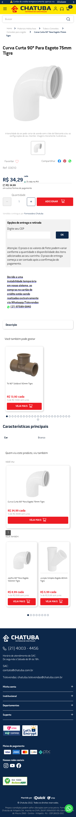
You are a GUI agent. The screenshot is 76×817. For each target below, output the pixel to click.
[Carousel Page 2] (10, 416)
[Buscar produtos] (68, 19)
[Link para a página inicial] (9, 28)
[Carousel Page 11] (35, 416)
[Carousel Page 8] (27, 416)
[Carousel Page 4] (15, 416)
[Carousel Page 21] (63, 416)
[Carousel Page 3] (12, 416)
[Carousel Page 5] (18, 416)
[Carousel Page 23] (69, 416)
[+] (31, 202)
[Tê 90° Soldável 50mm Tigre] (24, 364)
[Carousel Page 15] (46, 416)
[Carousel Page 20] (61, 416)
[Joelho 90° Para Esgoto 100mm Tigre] (22, 560)
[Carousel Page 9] (29, 416)
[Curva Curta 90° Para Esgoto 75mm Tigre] (38, 483)
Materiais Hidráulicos (26, 29)
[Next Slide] (73, 2)
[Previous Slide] (2, 2)
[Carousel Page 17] (52, 416)
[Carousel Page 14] (44, 416)
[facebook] (59, 161)
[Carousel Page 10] (32, 416)
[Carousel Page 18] (55, 416)
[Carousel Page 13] (41, 416)
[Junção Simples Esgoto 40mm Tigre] (54, 560)
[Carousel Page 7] (24, 416)
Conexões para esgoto (16, 32)
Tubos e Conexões (51, 29)
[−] (7, 202)
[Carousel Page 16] (49, 416)
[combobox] (38, 19)
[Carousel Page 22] (66, 416)
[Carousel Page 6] (21, 416)
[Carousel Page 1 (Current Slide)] (7, 416)
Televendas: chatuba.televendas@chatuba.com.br (32, 677)
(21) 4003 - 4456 (23, 648)
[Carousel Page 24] (38, 419)
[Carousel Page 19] (58, 416)
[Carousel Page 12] (38, 416)
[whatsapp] (69, 161)
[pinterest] (64, 161)
